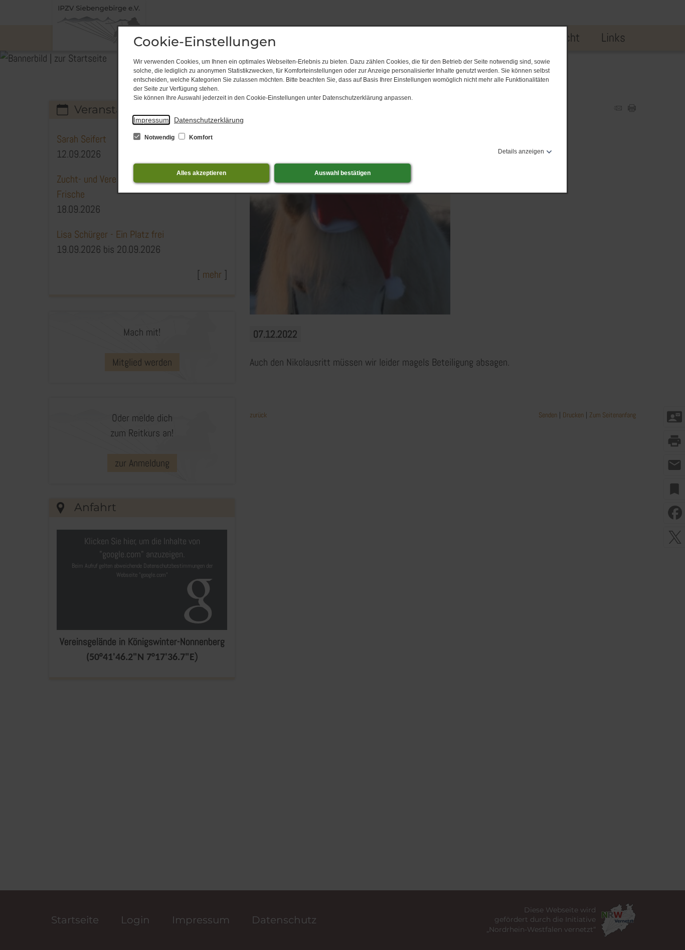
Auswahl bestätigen (342, 173)
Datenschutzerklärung (209, 120)
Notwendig (159, 137)
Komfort (200, 137)
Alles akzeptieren (201, 173)
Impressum (151, 120)
